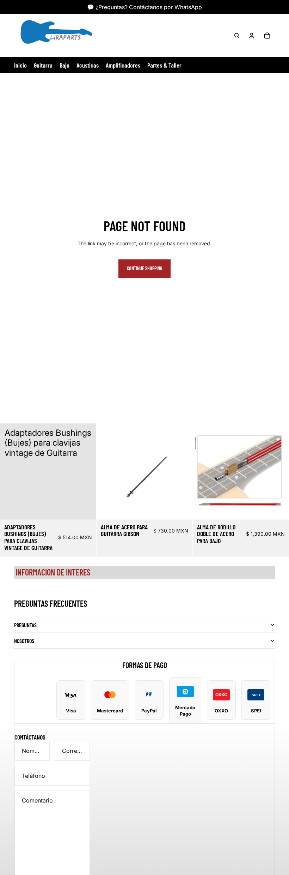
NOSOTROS (24, 640)
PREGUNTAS (25, 625)
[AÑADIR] (85, 508)
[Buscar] (237, 35)
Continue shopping (144, 268)
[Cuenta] (251, 35)
